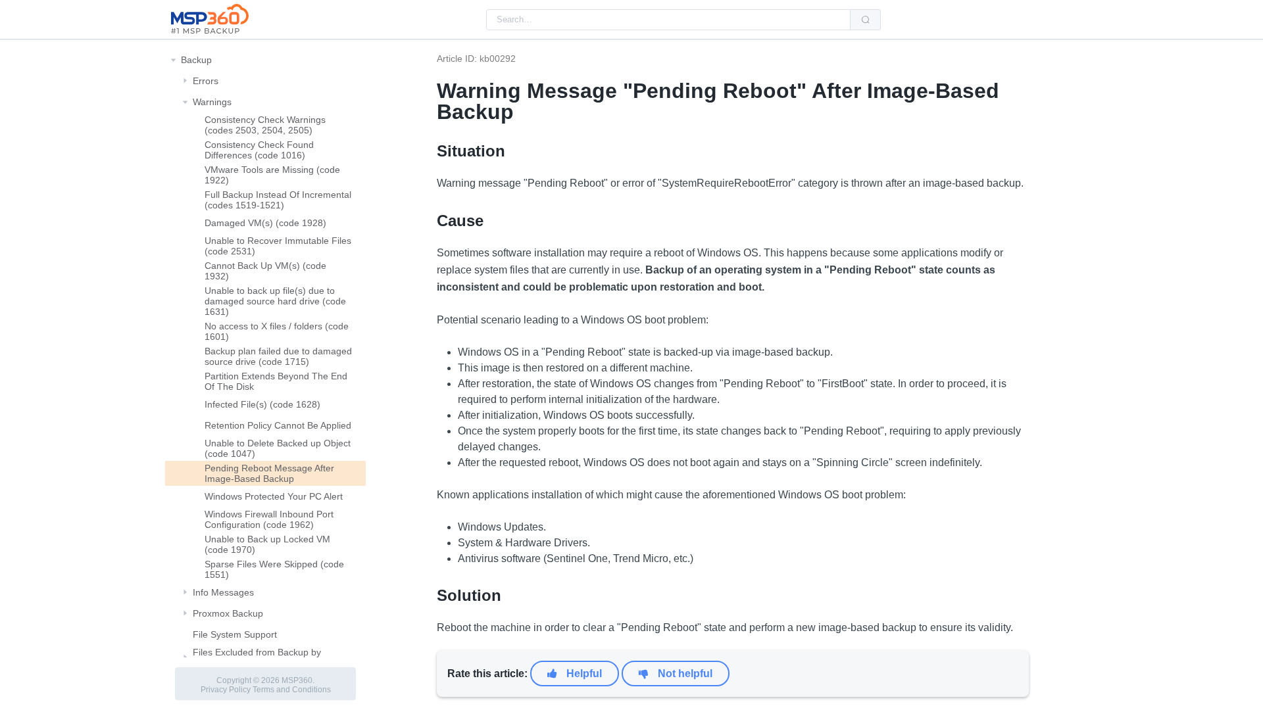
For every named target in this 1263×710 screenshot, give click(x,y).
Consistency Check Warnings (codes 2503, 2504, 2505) (265, 124)
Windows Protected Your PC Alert (274, 496)
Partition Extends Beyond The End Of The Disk (276, 381)
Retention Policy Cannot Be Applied (278, 425)
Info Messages (223, 592)
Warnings (212, 102)
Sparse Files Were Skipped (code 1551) (274, 569)
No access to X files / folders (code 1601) (277, 331)
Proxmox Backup (228, 613)
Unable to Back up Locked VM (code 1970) (267, 544)
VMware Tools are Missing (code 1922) (272, 174)
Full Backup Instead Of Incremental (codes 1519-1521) (278, 199)
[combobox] (668, 19)
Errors (205, 81)
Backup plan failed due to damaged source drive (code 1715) (278, 356)
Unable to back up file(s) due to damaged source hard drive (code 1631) (275, 301)
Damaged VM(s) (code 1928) (265, 223)
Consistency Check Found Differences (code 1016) (259, 149)
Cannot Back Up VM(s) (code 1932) (265, 270)
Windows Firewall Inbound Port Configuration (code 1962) (269, 519)
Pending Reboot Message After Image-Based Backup (269, 473)
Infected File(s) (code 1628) (262, 404)
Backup (196, 60)
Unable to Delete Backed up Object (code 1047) (278, 448)
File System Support (235, 634)
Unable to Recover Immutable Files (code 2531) (278, 245)
